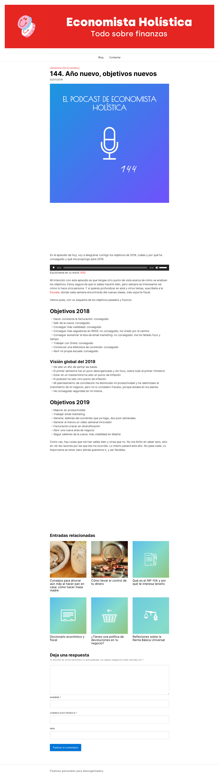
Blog (100, 57)
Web (52, 728)
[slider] (163, 267)
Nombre (55, 697)
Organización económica (64, 68)
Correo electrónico (63, 713)
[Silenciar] (156, 267)
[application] (109, 268)
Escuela (54, 292)
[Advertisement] (109, 228)
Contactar (115, 57)
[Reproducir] (53, 267)
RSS (83, 272)
